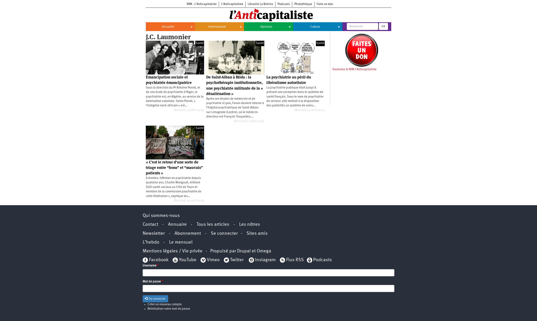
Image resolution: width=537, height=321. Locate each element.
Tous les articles (213, 224)
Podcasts (284, 4)
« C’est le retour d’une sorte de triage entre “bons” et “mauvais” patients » (174, 168)
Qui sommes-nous (161, 215)
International (210, 28)
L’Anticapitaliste (232, 4)
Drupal (244, 251)
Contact (150, 224)
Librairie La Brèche (260, 4)
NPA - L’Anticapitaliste (202, 4)
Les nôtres (249, 224)
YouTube (187, 260)
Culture (306, 28)
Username (149, 265)
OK (383, 26)
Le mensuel (181, 242)
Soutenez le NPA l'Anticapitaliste (354, 69)
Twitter (237, 260)
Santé (200, 43)
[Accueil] (268, 14)
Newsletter (154, 233)
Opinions (258, 28)
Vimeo (213, 260)
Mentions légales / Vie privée (172, 251)
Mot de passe (152, 281)
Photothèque (303, 4)
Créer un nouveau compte (164, 304)
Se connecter (224, 233)
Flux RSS (295, 260)
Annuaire (177, 224)
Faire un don (325, 4)
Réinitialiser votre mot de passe (168, 309)
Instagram (265, 260)
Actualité (160, 28)
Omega (264, 251)
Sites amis (257, 233)
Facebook (158, 260)
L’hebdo (151, 242)
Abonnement (188, 233)
